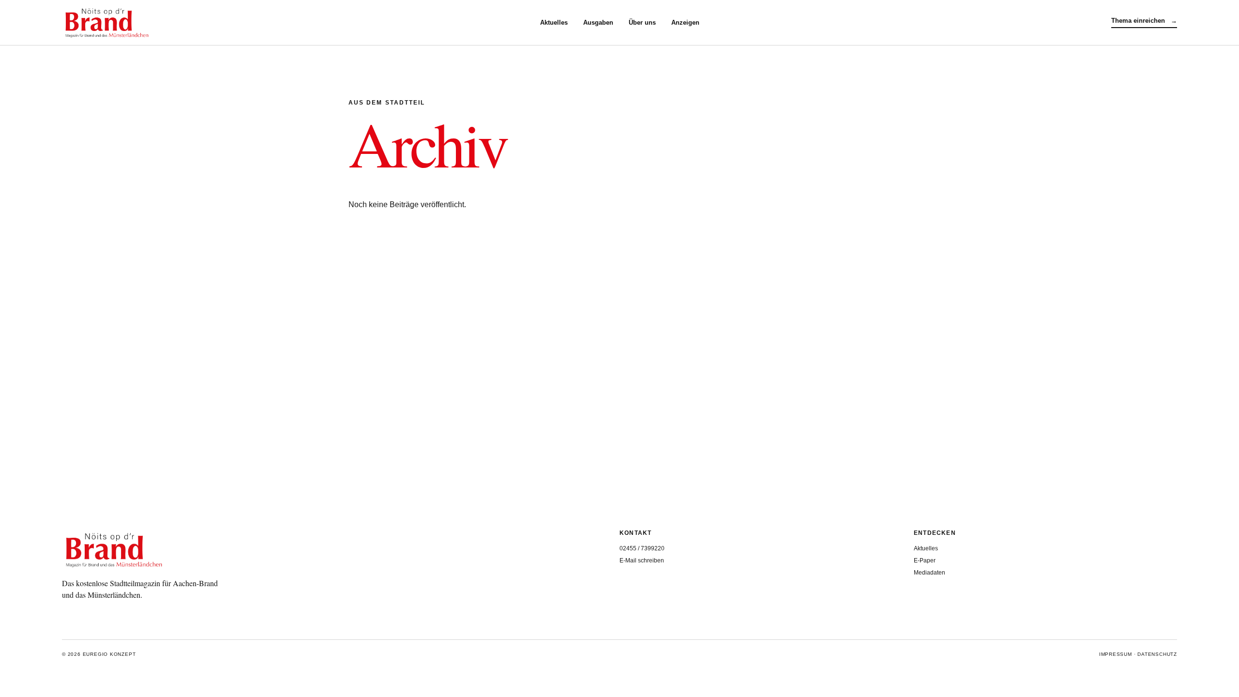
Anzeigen (685, 22)
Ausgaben (598, 22)
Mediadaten (929, 572)
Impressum (1115, 654)
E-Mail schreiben (642, 560)
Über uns (642, 22)
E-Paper (925, 560)
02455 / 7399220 (642, 548)
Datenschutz (1157, 654)
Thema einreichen (1144, 20)
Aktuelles (554, 22)
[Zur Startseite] (301, 22)
